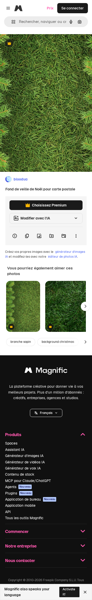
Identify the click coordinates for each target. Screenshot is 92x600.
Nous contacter (20, 560)
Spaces (11, 443)
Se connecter (72, 8)
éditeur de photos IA (62, 257)
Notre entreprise (21, 546)
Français (46, 413)
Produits (13, 434)
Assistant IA (14, 449)
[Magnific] (46, 371)
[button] (46, 413)
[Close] (85, 592)
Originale (34, 43)
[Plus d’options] (76, 236)
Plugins (18, 493)
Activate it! (69, 591)
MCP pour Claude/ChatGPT (28, 480)
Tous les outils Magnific (24, 518)
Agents (18, 487)
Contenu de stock (19, 474)
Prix (50, 8)
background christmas (58, 342)
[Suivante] (85, 306)
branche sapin (20, 342)
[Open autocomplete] (11, 22)
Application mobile (20, 505)
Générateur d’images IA (24, 455)
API (8, 512)
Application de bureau (30, 499)
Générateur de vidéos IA (25, 462)
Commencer (17, 531)
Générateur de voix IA (23, 468)
